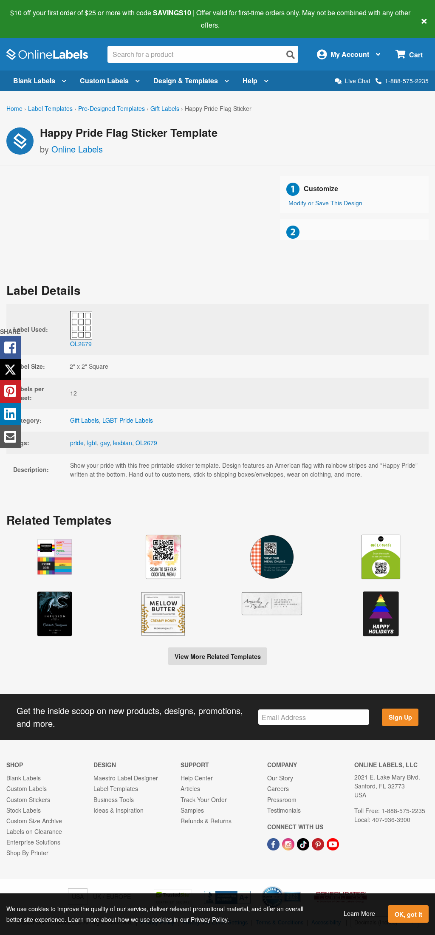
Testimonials (284, 810)
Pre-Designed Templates (111, 108)
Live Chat (357, 81)
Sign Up (400, 717)
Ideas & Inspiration (118, 810)
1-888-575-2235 (407, 80)
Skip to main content (30, 18)
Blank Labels (34, 80)
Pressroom (282, 799)
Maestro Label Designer (125, 778)
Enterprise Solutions (33, 842)
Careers (278, 788)
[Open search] (290, 54)
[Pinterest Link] (319, 843)
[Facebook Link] (274, 843)
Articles (190, 788)
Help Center (197, 778)
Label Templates (50, 108)
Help (250, 80)
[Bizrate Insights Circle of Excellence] (298, 887)
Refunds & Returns (206, 820)
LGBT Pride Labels (127, 420)
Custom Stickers (28, 799)
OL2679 (146, 442)
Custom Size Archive (34, 820)
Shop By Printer (27, 852)
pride (77, 442)
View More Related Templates (218, 656)
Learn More (359, 913)
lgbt (92, 442)
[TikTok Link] (304, 843)
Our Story (280, 778)
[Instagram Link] (289, 843)
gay (105, 442)
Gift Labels (164, 108)
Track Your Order (204, 799)
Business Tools (113, 799)
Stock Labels (23, 810)
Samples (192, 810)
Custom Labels (104, 80)
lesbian (122, 442)
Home (14, 108)
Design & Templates (185, 80)
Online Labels (77, 149)
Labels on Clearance (34, 831)
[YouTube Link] (333, 843)
